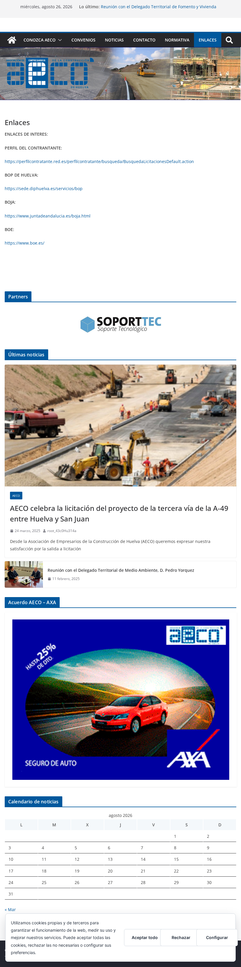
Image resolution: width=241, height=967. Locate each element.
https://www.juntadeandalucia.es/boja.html (48, 216)
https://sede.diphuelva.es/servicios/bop (44, 188)
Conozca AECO (40, 40)
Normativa (177, 40)
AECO (16, 496)
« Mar (10, 909)
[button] (59, 40)
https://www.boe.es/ (24, 243)
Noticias (114, 40)
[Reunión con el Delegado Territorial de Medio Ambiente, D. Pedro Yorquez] (24, 574)
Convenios (83, 40)
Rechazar (181, 937)
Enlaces (208, 40)
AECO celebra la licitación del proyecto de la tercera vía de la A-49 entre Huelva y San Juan (119, 513)
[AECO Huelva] (12, 40)
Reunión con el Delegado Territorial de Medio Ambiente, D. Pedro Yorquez (121, 570)
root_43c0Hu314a (61, 530)
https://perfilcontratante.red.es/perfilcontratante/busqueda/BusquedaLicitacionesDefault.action (99, 161)
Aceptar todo (145, 937)
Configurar (217, 937)
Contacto (144, 40)
